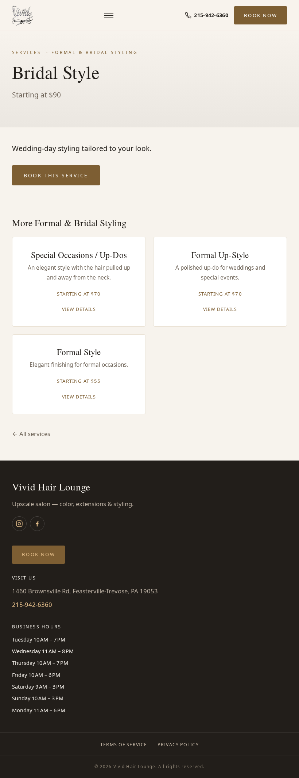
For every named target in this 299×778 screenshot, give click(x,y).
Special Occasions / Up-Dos (79, 255)
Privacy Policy (178, 745)
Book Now (260, 15)
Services (26, 52)
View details (79, 309)
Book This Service (56, 175)
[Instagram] (19, 523)
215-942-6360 (32, 604)
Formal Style (79, 352)
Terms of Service (123, 745)
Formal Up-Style (220, 255)
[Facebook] (37, 523)
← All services (31, 434)
